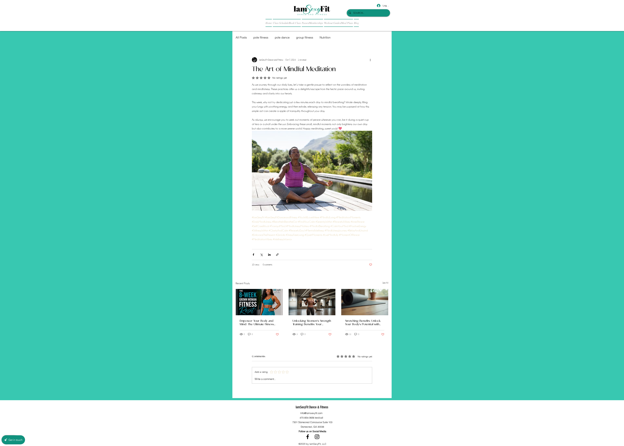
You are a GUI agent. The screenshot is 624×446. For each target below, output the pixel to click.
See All (385, 283)
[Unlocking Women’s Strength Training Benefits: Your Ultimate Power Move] (312, 302)
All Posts (241, 37)
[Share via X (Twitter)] (261, 254)
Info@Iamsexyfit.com (311, 413)
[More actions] (370, 60)
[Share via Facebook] (253, 254)
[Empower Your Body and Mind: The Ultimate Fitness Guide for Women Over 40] (259, 302)
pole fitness (260, 37)
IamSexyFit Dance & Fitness (312, 407)
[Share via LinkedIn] (269, 254)
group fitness (304, 37)
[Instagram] (317, 437)
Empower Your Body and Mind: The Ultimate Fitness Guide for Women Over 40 (257, 322)
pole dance (282, 37)
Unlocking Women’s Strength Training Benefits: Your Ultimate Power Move (311, 322)
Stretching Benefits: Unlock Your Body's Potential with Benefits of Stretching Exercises (363, 322)
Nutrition (325, 37)
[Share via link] (277, 254)
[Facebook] (308, 437)
